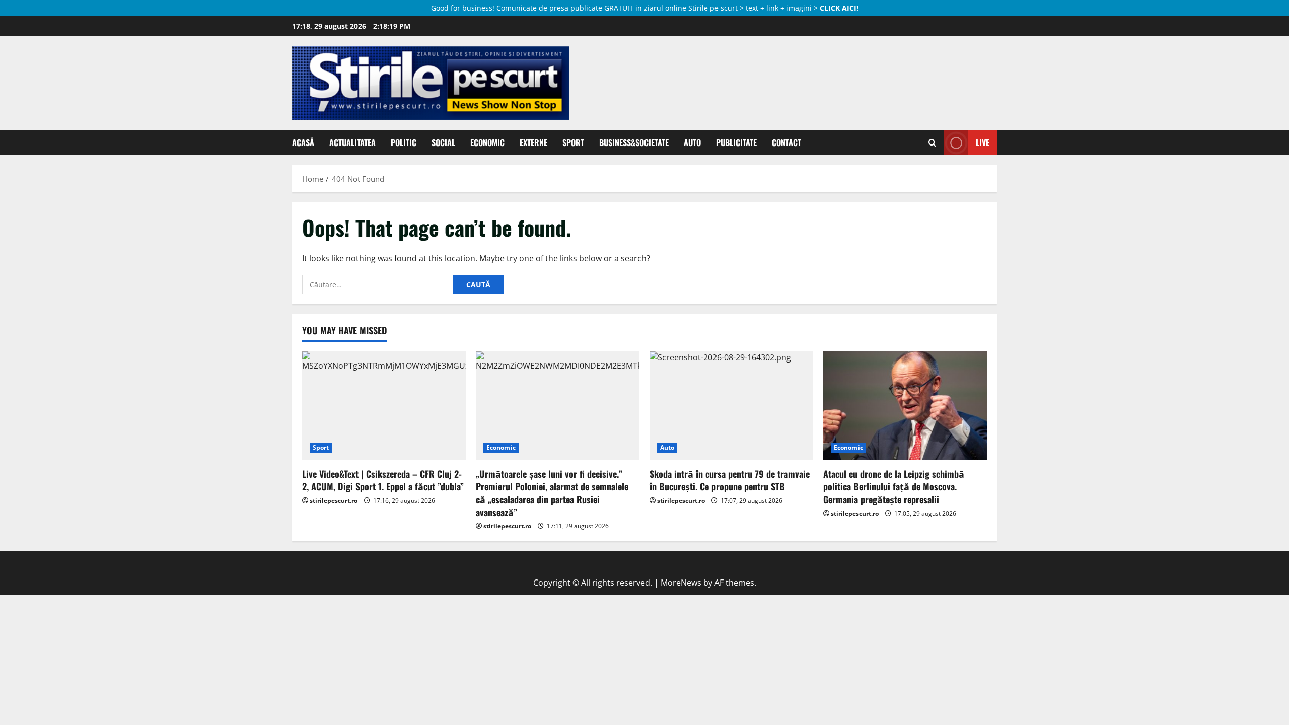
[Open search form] (932, 143)
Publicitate (736, 142)
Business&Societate (634, 142)
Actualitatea (352, 142)
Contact (786, 142)
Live (982, 142)
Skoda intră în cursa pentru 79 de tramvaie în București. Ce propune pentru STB (730, 480)
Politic (403, 142)
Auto (692, 142)
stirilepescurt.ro (333, 500)
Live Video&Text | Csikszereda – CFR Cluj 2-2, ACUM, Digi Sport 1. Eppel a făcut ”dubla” (383, 480)
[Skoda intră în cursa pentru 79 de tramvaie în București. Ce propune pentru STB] (731, 406)
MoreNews (681, 582)
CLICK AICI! (839, 8)
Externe (533, 142)
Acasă (303, 142)
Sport (573, 142)
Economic (487, 142)
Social (443, 142)
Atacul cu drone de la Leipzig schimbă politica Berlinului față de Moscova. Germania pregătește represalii (893, 486)
